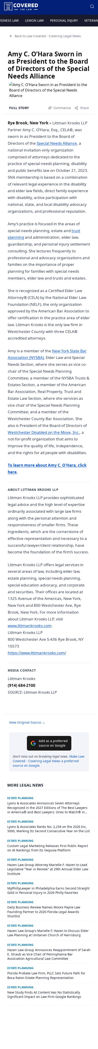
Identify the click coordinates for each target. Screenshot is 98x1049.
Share (84, 108)
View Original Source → (27, 722)
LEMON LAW (34, 20)
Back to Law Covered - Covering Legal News (48, 36)
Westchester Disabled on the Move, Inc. (44, 432)
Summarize (62, 108)
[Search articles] (92, 6)
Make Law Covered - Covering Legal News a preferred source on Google (48, 761)
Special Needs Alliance (57, 143)
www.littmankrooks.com (30, 625)
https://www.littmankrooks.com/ (37, 652)
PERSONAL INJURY (64, 20)
